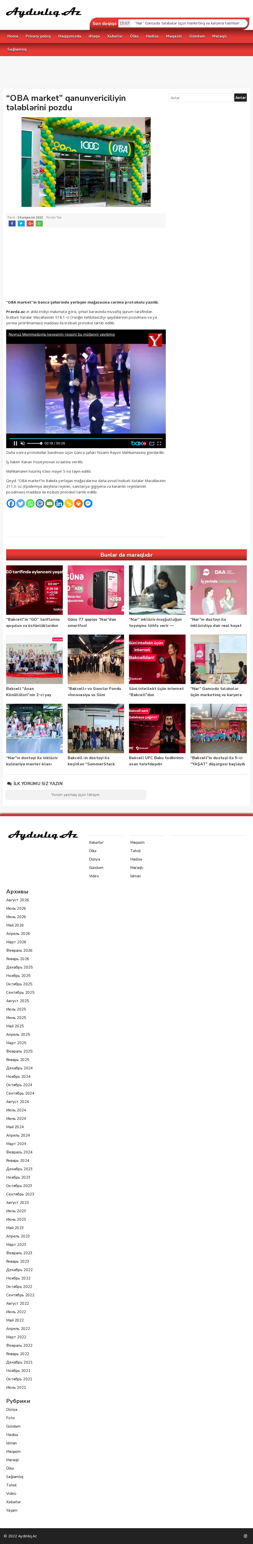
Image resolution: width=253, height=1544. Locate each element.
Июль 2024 (16, 1110)
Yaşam (12, 1510)
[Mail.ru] (40, 503)
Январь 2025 (17, 1059)
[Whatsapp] (30, 503)
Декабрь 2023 (19, 1169)
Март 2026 (16, 942)
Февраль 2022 (19, 1345)
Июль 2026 (16, 908)
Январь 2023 (17, 1261)
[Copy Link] (68, 503)
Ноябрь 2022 (18, 1278)
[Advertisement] (126, 73)
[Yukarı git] (244, 1535)
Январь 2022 (17, 1353)
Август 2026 (17, 900)
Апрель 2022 (18, 1328)
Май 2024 (15, 1127)
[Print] (78, 503)
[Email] (49, 503)
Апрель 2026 (18, 933)
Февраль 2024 (19, 1152)
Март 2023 (16, 1244)
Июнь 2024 (16, 1118)
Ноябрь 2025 (18, 975)
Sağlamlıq (14, 1476)
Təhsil (11, 1485)
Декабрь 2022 (19, 1269)
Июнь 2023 (16, 1219)
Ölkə (10, 1468)
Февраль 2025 (19, 1051)
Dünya (12, 1409)
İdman (11, 1443)
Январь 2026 (17, 958)
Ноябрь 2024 (18, 1076)
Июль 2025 (16, 1009)
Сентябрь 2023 (20, 1194)
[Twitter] (20, 503)
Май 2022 (15, 1320)
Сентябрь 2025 (20, 992)
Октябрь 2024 (19, 1084)
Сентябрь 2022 (20, 1295)
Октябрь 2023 (19, 1185)
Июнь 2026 (16, 916)
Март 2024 (16, 1143)
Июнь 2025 (16, 1017)
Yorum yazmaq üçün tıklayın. (75, 794)
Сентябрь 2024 (20, 1093)
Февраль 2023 (19, 1253)
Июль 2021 (16, 1387)
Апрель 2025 (18, 1034)
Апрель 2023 (18, 1236)
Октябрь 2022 (19, 1286)
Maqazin (13, 1451)
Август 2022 (17, 1303)
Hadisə (12, 1434)
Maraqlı (12, 1459)
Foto (10, 1417)
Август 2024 (17, 1101)
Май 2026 (15, 925)
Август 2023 (17, 1202)
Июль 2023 (16, 1211)
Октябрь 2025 (19, 984)
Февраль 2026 (19, 950)
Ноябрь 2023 (18, 1177)
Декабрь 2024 (19, 1068)
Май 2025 (15, 1026)
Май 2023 (15, 1227)
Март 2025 (16, 1042)
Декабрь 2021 (19, 1362)
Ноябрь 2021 (18, 1370)
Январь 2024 (17, 1160)
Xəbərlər (13, 1502)
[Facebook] (11, 503)
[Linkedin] (59, 503)
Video (11, 1493)
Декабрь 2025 (19, 967)
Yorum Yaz (54, 217)
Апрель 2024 (18, 1135)
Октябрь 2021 (19, 1379)
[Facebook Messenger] (88, 503)
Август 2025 (17, 1000)
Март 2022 (16, 1337)
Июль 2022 (16, 1311)
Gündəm (13, 1426)
